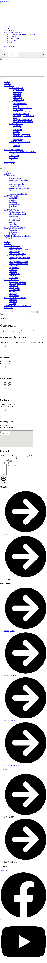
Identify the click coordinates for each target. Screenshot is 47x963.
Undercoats (17, 148)
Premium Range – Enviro (22, 136)
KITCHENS (13, 40)
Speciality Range (19, 138)
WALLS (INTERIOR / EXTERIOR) (22, 34)
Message (3, 474)
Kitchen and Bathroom (21, 114)
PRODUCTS (9, 30)
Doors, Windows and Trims (22, 108)
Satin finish (17, 96)
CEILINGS (13, 36)
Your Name (4, 460)
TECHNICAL (9, 44)
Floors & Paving (18, 110)
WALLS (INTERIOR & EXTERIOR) (22, 152)
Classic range (17, 126)
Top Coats (16, 146)
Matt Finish (17, 94)
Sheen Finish (17, 98)
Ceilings (16, 106)
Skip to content (5, 1)
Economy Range (19, 128)
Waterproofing (18, 140)
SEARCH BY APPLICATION (19, 142)
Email (2, 463)
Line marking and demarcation (23, 116)
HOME (7, 26)
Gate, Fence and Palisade (21, 112)
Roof (15, 118)
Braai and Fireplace (20, 104)
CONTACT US (10, 46)
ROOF (11, 42)
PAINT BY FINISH (16, 88)
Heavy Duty (17, 130)
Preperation (17, 144)
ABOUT (7, 28)
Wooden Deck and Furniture (23, 122)
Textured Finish (18, 100)
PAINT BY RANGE (16, 124)
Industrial (16, 132)
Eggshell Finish (18, 90)
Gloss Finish (17, 92)
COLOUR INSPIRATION (13, 32)
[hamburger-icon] (1, 78)
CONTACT (8, 238)
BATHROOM (14, 38)
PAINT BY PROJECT (17, 102)
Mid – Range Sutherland (21, 134)
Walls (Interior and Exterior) (22, 120)
